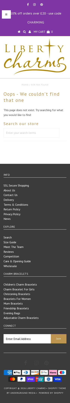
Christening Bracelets (17, 294)
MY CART (43, 32)
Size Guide (10, 242)
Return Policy (12, 209)
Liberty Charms (36, 388)
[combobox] (32, 132)
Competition (11, 256)
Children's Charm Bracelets (20, 284)
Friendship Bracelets (16, 308)
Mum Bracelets (13, 303)
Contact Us (11, 195)
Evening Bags (12, 313)
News (7, 219)
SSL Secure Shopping (16, 185)
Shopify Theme (57, 388)
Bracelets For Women (17, 299)
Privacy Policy (12, 214)
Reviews (9, 252)
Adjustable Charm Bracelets (21, 318)
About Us (9, 190)
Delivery (9, 200)
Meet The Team (14, 247)
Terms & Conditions (16, 204)
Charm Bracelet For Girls (19, 289)
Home (25, 84)
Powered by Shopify (51, 393)
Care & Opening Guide (17, 261)
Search (8, 237)
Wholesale (10, 266)
